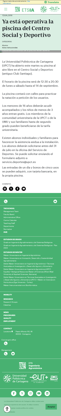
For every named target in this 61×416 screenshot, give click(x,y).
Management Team (11, 211)
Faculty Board (9, 214)
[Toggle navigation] (5, 9)
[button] (47, 2)
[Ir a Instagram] (31, 393)
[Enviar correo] (24, 188)
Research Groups (10, 302)
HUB (5, 232)
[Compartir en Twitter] (11, 188)
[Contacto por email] (55, 201)
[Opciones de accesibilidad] (7, 408)
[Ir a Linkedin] (47, 393)
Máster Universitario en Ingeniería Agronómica (22, 255)
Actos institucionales (9, 47)
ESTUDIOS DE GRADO (13, 239)
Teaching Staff (9, 223)
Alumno (5, 45)
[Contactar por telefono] (5, 201)
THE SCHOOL (9, 208)
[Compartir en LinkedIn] (5, 188)
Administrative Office (12, 217)
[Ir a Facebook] (14, 393)
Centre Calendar (10, 220)
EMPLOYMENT (9, 321)
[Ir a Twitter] (22, 393)
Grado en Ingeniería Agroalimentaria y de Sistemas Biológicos (28, 242)
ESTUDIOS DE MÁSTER (13, 252)
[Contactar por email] (13, 353)
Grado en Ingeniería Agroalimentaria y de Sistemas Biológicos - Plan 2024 (30, 246)
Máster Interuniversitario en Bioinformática (20, 285)
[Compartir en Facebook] (17, 188)
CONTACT (8, 328)
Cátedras (7, 305)
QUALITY (7, 318)
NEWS (6, 312)
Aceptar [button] (51, 407)
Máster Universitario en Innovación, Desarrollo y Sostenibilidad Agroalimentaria (28, 259)
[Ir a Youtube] (39, 393)
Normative (8, 229)
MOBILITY (8, 295)
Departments (9, 226)
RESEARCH (8, 299)
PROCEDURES (9, 315)
